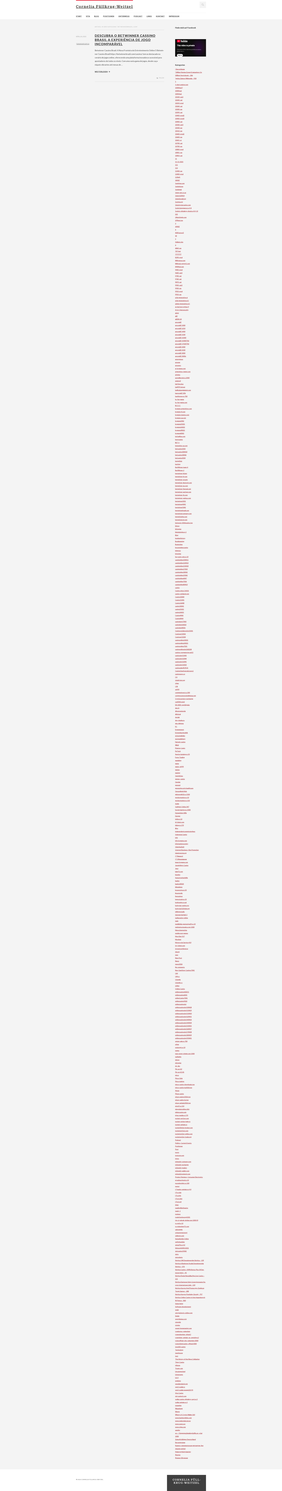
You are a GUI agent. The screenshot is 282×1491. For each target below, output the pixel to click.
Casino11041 (179, 600)
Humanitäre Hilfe (181, 813)
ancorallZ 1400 (180, 331)
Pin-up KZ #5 (179, 1072)
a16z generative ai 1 (182, 301)
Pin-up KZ (178, 1069)
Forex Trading (180, 757)
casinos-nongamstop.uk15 (184, 652)
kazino (177, 881)
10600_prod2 (179, 134)
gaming (177, 773)
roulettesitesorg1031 (182, 1217)
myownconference (181, 949)
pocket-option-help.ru (182, 1121)
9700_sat (178, 276)
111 (176, 165)
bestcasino (179, 439)
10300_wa (178, 109)
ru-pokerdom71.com (182, 1226)
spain (177, 1310)
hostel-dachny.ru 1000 (183, 810)
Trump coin (179, 1368)
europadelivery (180, 739)
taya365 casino (180, 1347)
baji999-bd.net (180, 387)
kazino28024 (179, 884)
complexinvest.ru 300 (182, 692)
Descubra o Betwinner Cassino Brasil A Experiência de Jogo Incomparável (125, 40)
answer (177, 362)
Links (149, 16)
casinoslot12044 (181, 659)
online (177, 986)
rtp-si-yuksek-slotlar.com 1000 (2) (186, 1220)
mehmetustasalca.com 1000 (184, 927)
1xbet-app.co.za (180, 193)
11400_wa (178, 171)
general (177, 785)
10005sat (178, 91)
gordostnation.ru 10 (182, 797)
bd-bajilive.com (180, 436)
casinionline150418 (181, 566)
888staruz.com (180, 260)
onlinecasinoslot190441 (183, 1038)
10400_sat (178, 122)
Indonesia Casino (181, 834)
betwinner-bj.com (181, 476)
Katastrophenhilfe (181, 878)
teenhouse (179, 1353)
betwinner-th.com (181, 495)
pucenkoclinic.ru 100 (182, 1183)
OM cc (177, 976)
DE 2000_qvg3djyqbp (182, 705)
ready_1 (178, 1211)
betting (177, 464)
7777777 (178, 254)
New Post (178, 958)
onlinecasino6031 (181, 995)
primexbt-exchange (182, 1165)
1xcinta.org (179, 202)
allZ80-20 (178, 319)
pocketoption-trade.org (183, 1137)
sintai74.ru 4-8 (180, 1245)
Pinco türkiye (179, 1081)
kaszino (177, 875)
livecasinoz (179, 896)
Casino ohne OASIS (182, 591)
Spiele (177, 1316)
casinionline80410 (181, 584)
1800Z (177, 180)
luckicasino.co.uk (181, 902)
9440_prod (179, 270)
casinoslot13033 (181, 665)
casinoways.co (180, 674)
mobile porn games (181, 933)
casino (177, 588)
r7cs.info (178, 1196)
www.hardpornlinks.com (183, 1418)
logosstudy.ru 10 (181, 899)
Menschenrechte (181, 930)
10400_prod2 (179, 115)
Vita (88, 16)
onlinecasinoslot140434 (183, 1023)
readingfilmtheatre (181, 1208)
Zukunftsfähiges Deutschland (185, 1439)
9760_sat (178, 279)
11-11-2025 (179, 162)
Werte (177, 1412)
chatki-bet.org (180, 680)
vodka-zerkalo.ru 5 (181, 1402)
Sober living (179, 1304)
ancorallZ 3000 (180, 353)
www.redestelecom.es (183, 1421)
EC (176, 726)
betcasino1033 (180, 449)
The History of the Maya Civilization (187, 1359)
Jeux (176, 868)
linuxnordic (179, 893)
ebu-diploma (179, 723)
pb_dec (177, 1066)
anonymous (179, 359)
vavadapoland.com (181, 1384)
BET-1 (177, 443)
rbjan (177, 1205)
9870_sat (178, 282)
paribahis (178, 1057)
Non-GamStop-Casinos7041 (185, 970)
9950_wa (178, 294)
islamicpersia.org (180, 853)
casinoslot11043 (181, 655)
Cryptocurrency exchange (184, 699)
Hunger (177, 816)
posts (177, 1152)
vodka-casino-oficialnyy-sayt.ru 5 (186, 1399)
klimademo (178, 887)
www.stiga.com (180, 1427)
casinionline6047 (181, 578)
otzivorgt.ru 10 (180, 1047)
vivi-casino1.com (180, 1396)
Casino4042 (179, 615)
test (176, 1356)
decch (177, 708)
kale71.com (179, 871)
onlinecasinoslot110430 (183, 1013)
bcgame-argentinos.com (183, 409)
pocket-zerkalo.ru (181, 1125)
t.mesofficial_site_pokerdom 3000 (186, 1341)
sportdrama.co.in (181, 1319)
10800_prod (179, 149)
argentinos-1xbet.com (182, 372)
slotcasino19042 (181, 1251)
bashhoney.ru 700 (181, 396)
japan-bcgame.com (181, 862)
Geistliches (179, 776)
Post (176, 1149)
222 (176, 214)
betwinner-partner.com (183, 492)
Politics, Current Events (183, 1143)
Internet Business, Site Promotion (187, 850)
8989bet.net (179, 267)
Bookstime (179, 544)
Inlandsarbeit (179, 847)
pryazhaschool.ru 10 (182, 1180)
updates (178, 1381)
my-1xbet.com (180, 946)
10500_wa (178, 128)
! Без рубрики (180, 69)
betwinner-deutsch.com (183, 483)
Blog (96, 16)
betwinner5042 (180, 507)
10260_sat (178, 106)
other (177, 1044)
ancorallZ (178, 322)
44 (176, 236)
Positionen (108, 16)
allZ (176, 316)
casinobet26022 (180, 625)
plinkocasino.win (180, 1112)
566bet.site (179, 242)
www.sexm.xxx (180, 1424)
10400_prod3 (179, 118)
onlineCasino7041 (181, 998)
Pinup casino (179, 1094)
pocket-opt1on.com (182, 1118)
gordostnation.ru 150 (182, 800)
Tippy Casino (179, 1362)
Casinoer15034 (180, 637)
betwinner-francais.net (183, 489)
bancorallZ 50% (180, 393)
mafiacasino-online (181, 918)
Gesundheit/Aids (181, 791)
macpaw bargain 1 (181, 915)
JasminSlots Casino (181, 865)
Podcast (138, 16)
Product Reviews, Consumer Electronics (189, 1177)
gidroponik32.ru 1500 (182, 794)
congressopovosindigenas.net (185, 696)
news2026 (178, 964)
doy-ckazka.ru (180, 720)
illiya (176, 828)
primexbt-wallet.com (182, 1171)
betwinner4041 (180, 504)
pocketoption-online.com (183, 1134)
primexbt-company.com (183, 1162)
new (176, 955)
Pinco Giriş (179, 1078)
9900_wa (178, 288)
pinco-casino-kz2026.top (183, 1087)
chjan (177, 683)
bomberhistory (180, 538)
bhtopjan (178, 529)
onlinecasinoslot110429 (183, 1010)
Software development (183, 1307)
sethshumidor (180, 1242)
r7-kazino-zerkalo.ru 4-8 (183, 1189)
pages (177, 1050)
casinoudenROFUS (181, 668)
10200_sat (178, 100)
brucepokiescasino (181, 547)
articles (177, 375)
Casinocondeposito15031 (184, 631)
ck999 (177, 689)
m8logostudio (180, 912)
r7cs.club (178, 1192)
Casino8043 (179, 618)
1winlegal (178, 189)
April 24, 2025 (81, 36)
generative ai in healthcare (184, 788)
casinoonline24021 (181, 643)
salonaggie (179, 1229)
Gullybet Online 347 (182, 807)
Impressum (174, 16)
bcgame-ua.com (180, 418)
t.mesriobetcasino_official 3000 (186, 1344)
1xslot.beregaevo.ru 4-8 (183, 208)
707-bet (178, 251)
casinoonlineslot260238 (183, 649)
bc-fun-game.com (181, 402)
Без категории (180, 1442)
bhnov (177, 526)
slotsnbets (179, 1257)
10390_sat (178, 112)
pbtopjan (178, 1063)
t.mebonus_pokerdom (182, 1331)
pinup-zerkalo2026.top (183, 1103)
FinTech (178, 751)
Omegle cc (179, 983)
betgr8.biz (178, 461)
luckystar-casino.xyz (182, 905)
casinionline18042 (181, 572)
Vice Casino (179, 1393)
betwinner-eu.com (181, 486)
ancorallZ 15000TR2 (182, 341)
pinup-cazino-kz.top (182, 1100)
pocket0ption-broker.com (184, 1128)
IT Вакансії (179, 856)
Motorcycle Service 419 (183, 942)
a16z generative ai (181, 297)
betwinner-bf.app (181, 473)
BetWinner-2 (179, 470)
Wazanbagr (179, 1408)
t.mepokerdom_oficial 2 (183, 1334)
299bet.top (179, 220)
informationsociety (181, 844)
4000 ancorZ (179, 233)
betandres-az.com (181, 446)
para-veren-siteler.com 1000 (185, 1054)
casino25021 (179, 609)
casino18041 (179, 606)
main (176, 921)
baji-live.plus (179, 384)
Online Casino (180, 989)
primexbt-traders (181, 1168)
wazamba (178, 1405)
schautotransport (181, 1233)
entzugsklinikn (180, 736)
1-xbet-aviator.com (181, 85)
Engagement (179, 730)
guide (177, 804)
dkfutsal (178, 714)
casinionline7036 (181, 581)
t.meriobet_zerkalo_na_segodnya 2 (187, 1337)
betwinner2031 (180, 501)
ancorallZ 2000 (180, 347)
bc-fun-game (179, 399)
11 (176, 159)
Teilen (161, 78)
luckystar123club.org (182, 909)
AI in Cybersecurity (181, 310)
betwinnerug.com (181, 520)
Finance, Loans (180, 748)
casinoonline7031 (181, 646)
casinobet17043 (180, 621)
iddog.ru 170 (179, 825)
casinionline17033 (181, 569)
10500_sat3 (179, 125)
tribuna (177, 1365)
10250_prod (179, 103)
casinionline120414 (181, 563)
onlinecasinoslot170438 (183, 1032)
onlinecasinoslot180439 (183, 1035)
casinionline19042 (181, 575)
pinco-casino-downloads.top (185, 1084)
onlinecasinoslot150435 (183, 1026)
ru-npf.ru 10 (179, 1223)
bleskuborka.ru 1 (180, 532)
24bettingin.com (180, 217)
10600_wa (178, 137)
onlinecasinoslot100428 (183, 1007)
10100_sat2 (179, 97)
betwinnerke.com (181, 517)
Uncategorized (180, 1371)
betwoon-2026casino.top (184, 523)
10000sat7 (179, 88)
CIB (176, 686)
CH (176, 677)
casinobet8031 (180, 628)
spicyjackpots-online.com (183, 1313)
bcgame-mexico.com (182, 415)
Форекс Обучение (181, 1458)
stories (177, 1325)
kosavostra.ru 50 (181, 890)
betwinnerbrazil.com (83, 44)
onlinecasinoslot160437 (183, 1029)
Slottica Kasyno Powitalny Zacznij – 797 (188, 1294)
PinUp (177, 1091)
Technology (179, 1350)
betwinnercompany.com (183, 513)
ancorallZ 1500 (180, 334)
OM (176, 973)
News (177, 961)
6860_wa (178, 248)
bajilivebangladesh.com (183, 390)
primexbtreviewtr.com (182, 1174)
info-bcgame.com (181, 841)
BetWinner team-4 (181, 467)
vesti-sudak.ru (180, 1387)
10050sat (178, 94)
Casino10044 (179, 597)
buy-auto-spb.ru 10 (181, 557)
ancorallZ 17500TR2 (182, 344)
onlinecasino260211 (182, 992)
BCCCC (178, 405)
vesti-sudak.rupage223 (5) (184, 1390)
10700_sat (178, 143)
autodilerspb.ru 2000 (182, 378)
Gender (177, 782)
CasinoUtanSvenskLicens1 (184, 671)
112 (176, 168)
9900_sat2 (178, 285)
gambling (178, 760)
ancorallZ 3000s (180, 356)
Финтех (177, 1455)
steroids (178, 1322)
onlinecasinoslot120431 (183, 1017)
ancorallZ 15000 (180, 338)
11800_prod (179, 174)
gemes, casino (180, 779)
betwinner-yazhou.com (183, 498)
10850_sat (178, 156)
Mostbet (178, 939)
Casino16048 (179, 603)
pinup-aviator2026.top (183, 1097)
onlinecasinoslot (180, 1004)
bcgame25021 (180, 424)
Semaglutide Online (182, 1239)
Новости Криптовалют (183, 1452)
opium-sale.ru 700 (181, 1041)
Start (79, 16)
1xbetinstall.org (180, 199)
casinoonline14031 (181, 640)
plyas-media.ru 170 (181, 1115)
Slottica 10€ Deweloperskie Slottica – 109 (189, 1260)
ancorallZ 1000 (180, 325)
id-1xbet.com (179, 822)
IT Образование (181, 859)
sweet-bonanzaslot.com (183, 1328)
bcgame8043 (179, 433)
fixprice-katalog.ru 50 (182, 754)
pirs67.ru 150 (179, 1106)
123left (177, 177)
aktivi (177, 313)
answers (178, 365)
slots (177, 1254)
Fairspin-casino (180, 742)
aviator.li (178, 381)
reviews (178, 1214)
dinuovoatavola (180, 711)
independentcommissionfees (185, 831)
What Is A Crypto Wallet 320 (185, 1415)
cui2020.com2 (180, 702)
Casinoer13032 (180, 634)
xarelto (177, 1430)
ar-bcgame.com (180, 368)
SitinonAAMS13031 (182, 1248)
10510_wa (178, 131)
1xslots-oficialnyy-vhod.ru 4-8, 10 (186, 211)
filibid (177, 745)
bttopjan (178, 554)
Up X (176, 1378)
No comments (180, 967)
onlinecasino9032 (181, 1001)
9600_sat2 (178, 273)
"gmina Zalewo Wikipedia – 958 (185, 78)
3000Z (177, 226)
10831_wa (178, 152)
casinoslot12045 (181, 662)
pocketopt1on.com (181, 1131)
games (177, 770)
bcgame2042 (179, 421)
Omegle (178, 979)
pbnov (177, 1060)
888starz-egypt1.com (182, 264)
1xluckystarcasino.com (183, 205)
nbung (177, 952)
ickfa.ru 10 (178, 819)
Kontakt (160, 16)
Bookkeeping (179, 541)
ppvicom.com (179, 1155)
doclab (177, 717)
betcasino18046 (180, 455)
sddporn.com (179, 1236)
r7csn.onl (178, 1202)
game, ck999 (179, 767)
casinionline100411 (181, 560)
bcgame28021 (180, 430)
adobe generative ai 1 (182, 304)
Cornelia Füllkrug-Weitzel (104, 7)
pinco (177, 1075)
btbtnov (178, 551)
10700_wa (178, 146)
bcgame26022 (180, 427)
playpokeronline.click (182, 1109)
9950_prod (179, 291)
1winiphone (179, 186)
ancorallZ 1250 (180, 328)
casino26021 (179, 612)
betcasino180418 (181, 452)
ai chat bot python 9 (182, 307)
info (176, 838)
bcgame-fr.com (180, 412)
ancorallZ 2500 (180, 350)
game (177, 763)
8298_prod (179, 257)
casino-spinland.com (182, 594)
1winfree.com (180, 183)
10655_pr (178, 140)
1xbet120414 (180, 196)
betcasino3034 (180, 458)
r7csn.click (178, 1199)
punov (177, 1186)
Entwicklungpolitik (181, 733)
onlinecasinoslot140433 (183, 1020)
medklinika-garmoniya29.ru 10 (185, 924)
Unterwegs (124, 16)
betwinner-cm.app (181, 480)
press (177, 1158)
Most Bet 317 (180, 936)
